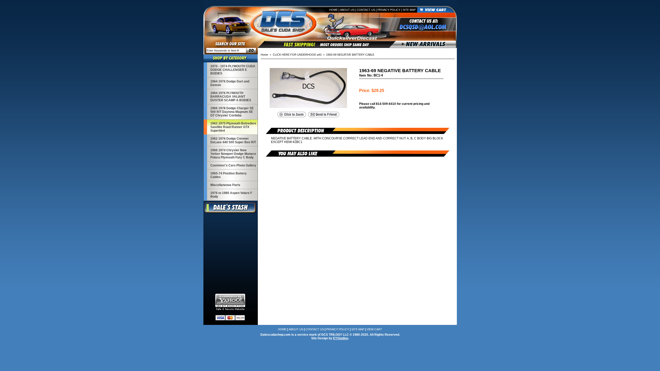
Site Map (409, 9)
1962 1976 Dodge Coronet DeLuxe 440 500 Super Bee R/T (233, 140)
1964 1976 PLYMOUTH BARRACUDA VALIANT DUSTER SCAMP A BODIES (230, 96)
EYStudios (340, 338)
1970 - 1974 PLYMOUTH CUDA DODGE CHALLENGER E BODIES (232, 69)
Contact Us (366, 9)
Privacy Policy (388, 9)
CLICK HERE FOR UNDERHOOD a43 (297, 54)
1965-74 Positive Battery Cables (228, 175)
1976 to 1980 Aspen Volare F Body (231, 194)
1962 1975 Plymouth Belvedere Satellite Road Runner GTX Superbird (233, 127)
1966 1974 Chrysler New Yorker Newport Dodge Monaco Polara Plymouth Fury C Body (233, 153)
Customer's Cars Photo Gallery (233, 165)
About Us (347, 9)
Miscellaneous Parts (225, 185)
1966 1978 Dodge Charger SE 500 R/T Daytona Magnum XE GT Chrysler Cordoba (232, 111)
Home (333, 9)
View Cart (374, 329)
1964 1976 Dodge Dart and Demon (229, 83)
